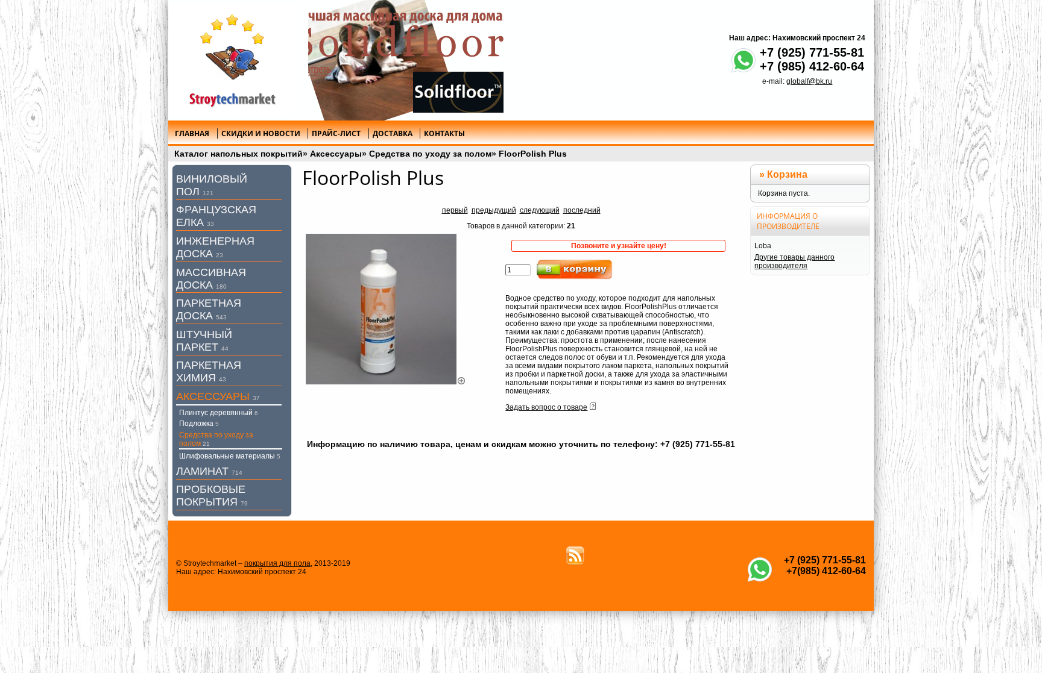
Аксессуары (336, 153)
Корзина (787, 174)
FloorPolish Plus (533, 153)
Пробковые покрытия (212, 495)
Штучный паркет (204, 340)
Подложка (199, 423)
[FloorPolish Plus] (386, 382)
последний (582, 210)
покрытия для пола (277, 563)
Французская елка (216, 216)
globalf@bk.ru (809, 81)
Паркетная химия (208, 371)
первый (455, 210)
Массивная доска (211, 278)
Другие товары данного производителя (794, 261)
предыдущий (494, 210)
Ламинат (209, 471)
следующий (540, 210)
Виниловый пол (211, 185)
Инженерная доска (215, 247)
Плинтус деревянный (218, 412)
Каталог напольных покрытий (238, 153)
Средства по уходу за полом (430, 153)
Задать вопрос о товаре (546, 407)
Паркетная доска (208, 309)
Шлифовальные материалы (229, 456)
